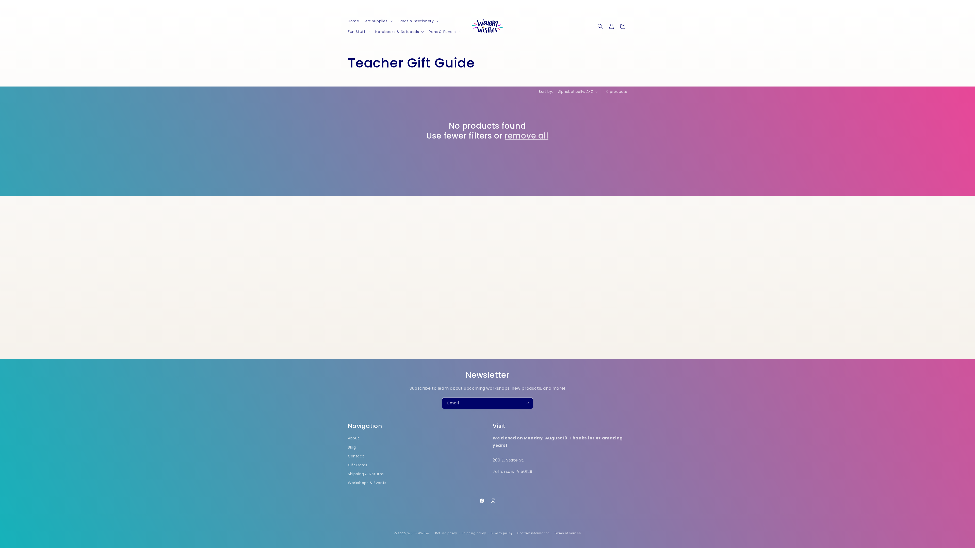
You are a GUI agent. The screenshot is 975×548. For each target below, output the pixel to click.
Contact (356, 456)
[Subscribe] (527, 403)
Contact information (533, 533)
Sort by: (546, 91)
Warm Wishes (419, 533)
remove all (526, 136)
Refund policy (446, 533)
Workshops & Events (367, 482)
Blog (352, 447)
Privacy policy (502, 533)
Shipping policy (474, 533)
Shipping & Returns (366, 473)
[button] (378, 21)
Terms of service (567, 533)
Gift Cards (357, 465)
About (353, 438)
